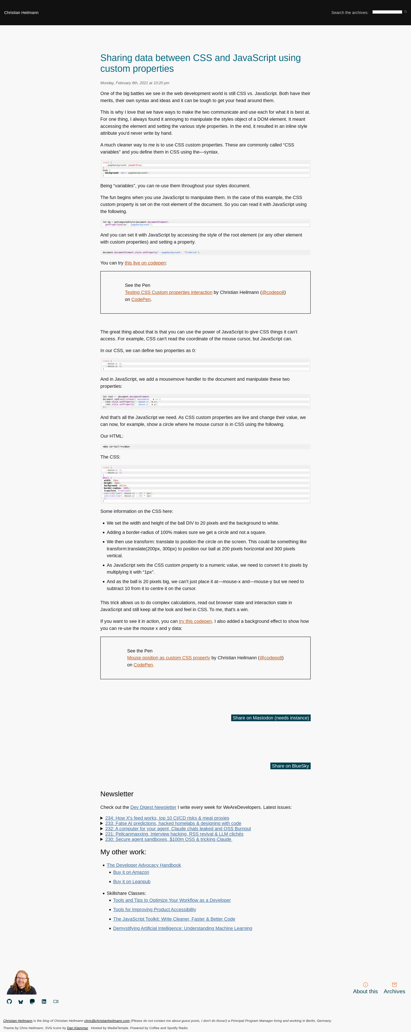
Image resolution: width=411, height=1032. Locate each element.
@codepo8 (273, 292)
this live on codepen (145, 262)
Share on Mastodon (271, 717)
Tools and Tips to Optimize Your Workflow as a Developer (172, 900)
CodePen (141, 299)
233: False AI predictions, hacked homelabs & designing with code (173, 823)
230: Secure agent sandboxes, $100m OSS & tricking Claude (168, 839)
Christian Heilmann (21, 12)
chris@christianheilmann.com (107, 1021)
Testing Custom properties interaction (168, 292)
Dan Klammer (77, 1028)
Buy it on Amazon (131, 872)
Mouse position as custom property (168, 657)
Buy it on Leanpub (131, 881)
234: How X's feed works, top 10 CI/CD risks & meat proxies (167, 818)
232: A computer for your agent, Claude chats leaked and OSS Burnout (178, 828)
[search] (405, 11)
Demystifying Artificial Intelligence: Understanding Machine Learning (182, 928)
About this (365, 991)
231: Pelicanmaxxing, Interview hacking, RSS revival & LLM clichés (174, 834)
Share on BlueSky (290, 765)
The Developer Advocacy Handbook (144, 865)
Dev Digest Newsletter (153, 807)
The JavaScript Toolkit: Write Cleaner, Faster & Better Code (174, 919)
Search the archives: (349, 12)
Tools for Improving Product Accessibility (154, 909)
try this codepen (195, 621)
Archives (394, 991)
